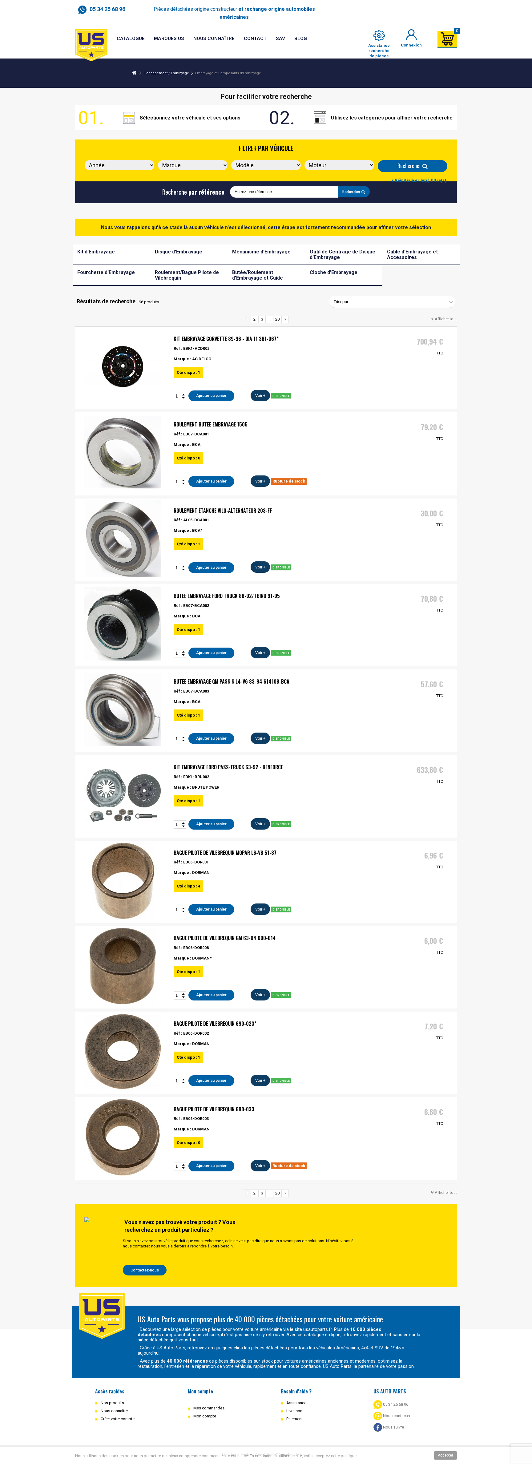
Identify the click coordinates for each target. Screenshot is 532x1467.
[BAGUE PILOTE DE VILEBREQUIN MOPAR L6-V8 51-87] (122, 880)
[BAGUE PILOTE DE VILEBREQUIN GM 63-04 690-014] (122, 965)
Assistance (296, 1402)
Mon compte (204, 1416)
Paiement (294, 1418)
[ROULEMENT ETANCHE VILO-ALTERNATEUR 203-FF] (122, 538)
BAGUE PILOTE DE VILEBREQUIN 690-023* (215, 1023)
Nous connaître (114, 1410)
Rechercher (409, 166)
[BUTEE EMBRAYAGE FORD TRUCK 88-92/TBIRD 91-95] (122, 623)
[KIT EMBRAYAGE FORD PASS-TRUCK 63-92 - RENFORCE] (122, 795)
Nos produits (112, 1402)
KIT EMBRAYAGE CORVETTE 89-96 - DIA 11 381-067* (226, 338)
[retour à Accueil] (134, 73)
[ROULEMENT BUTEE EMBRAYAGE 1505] (122, 452)
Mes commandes (208, 1408)
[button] (280, 39)
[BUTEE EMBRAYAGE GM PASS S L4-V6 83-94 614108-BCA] (122, 709)
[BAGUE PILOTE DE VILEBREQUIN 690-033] (122, 1137)
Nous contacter (396, 1415)
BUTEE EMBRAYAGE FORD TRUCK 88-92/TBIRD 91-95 (227, 596)
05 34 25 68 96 (395, 1404)
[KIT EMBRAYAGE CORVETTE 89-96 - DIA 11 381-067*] (122, 366)
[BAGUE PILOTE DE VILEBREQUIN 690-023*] (122, 1051)
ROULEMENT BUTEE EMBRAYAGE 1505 (211, 424)
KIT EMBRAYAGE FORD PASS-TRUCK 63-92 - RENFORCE (228, 767)
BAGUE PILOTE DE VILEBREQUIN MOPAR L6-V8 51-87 (225, 852)
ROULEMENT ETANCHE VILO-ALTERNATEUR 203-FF (223, 510)
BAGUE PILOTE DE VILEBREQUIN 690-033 (214, 1109)
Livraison (294, 1410)
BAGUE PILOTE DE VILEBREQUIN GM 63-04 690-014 (225, 938)
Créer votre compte (118, 1418)
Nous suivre (393, 1427)
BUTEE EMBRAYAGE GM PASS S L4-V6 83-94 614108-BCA (231, 681)
